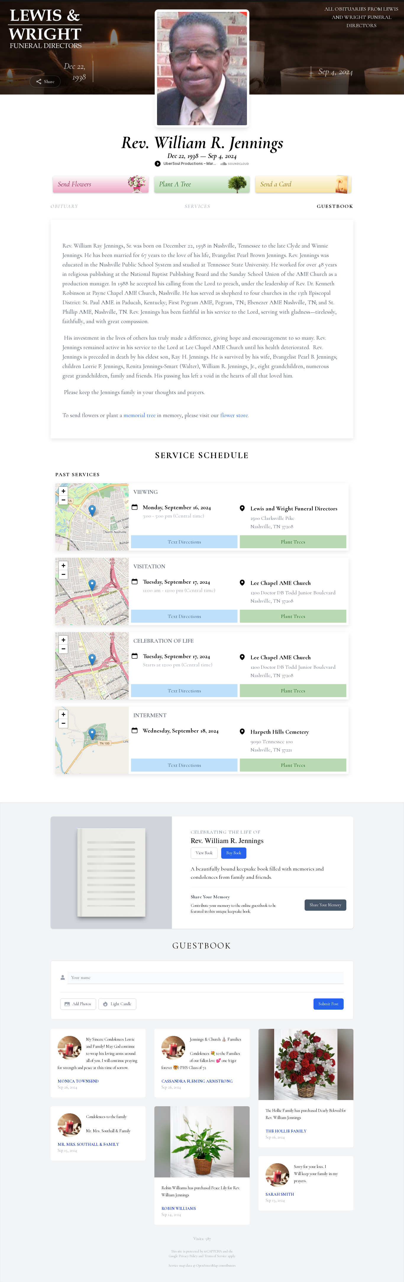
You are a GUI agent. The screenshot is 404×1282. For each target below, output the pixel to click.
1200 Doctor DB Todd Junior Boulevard (293, 592)
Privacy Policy (188, 1256)
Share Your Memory (325, 904)
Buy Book (233, 852)
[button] (92, 511)
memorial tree (140, 415)
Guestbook (335, 206)
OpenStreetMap (207, 1265)
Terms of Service (215, 1256)
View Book (204, 852)
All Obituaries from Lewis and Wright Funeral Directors (361, 17)
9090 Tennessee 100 (272, 741)
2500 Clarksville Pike (273, 518)
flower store (234, 415)
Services (197, 206)
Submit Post (329, 1003)
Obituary (64, 206)
